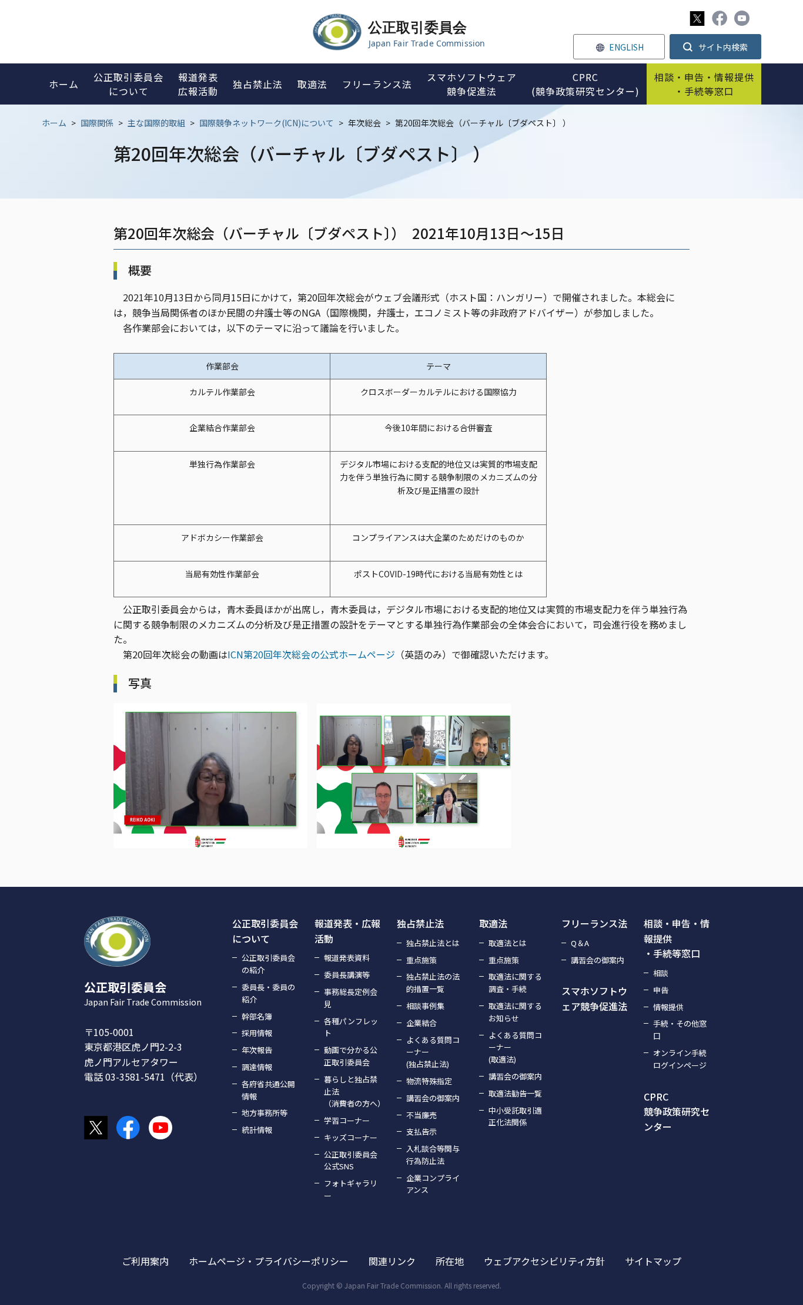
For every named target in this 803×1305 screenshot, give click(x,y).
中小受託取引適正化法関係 (515, 1116)
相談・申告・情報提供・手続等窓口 (677, 938)
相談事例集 (425, 1005)
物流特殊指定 (429, 1081)
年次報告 (257, 1049)
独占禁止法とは (433, 943)
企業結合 (421, 1022)
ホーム (54, 123)
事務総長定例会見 (350, 998)
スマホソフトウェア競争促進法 (594, 998)
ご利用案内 (145, 1261)
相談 (660, 972)
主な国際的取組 (156, 123)
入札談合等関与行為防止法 (433, 1154)
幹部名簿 (257, 1016)
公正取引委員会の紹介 (268, 964)
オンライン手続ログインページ (680, 1059)
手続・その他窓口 (680, 1029)
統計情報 (257, 1129)
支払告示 (421, 1131)
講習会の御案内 (433, 1098)
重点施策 (421, 960)
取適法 (493, 923)
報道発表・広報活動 (347, 931)
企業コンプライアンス (433, 1184)
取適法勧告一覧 (515, 1093)
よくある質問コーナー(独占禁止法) (433, 1052)
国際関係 (97, 123)
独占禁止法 (420, 923)
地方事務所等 (264, 1112)
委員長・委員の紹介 (268, 993)
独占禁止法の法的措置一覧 (433, 982)
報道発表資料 (347, 957)
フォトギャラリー (350, 1189)
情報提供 (668, 1007)
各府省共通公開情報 (268, 1090)
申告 (660, 989)
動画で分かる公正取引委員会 (350, 1056)
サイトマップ (653, 1261)
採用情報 (257, 1032)
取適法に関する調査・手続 (515, 982)
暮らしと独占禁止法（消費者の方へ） (353, 1091)
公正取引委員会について (265, 931)
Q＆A (580, 943)
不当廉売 (421, 1115)
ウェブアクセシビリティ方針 (544, 1261)
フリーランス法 (594, 923)
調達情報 (257, 1066)
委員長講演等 (347, 974)
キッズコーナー (350, 1137)
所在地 (450, 1261)
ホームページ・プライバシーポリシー (269, 1261)
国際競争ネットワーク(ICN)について (266, 123)
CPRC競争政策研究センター (677, 1111)
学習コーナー (347, 1120)
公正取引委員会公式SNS (350, 1160)
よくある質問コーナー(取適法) (515, 1047)
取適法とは (508, 943)
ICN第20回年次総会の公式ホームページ (311, 654)
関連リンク (392, 1261)
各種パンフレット (351, 1027)
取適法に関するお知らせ (515, 1012)
